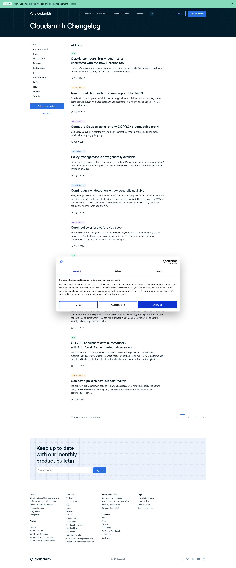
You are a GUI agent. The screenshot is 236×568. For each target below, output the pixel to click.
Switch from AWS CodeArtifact (42, 541)
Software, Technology (111, 508)
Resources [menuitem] (140, 13)
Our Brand (106, 538)
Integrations (35, 511)
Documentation (72, 501)
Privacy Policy (143, 501)
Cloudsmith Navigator (75, 525)
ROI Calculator (72, 518)
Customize (116, 305)
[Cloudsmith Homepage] (40, 14)
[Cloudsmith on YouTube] (198, 559)
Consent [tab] (77, 271)
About (104, 518)
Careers (105, 524)
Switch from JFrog (37, 531)
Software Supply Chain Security (43, 501)
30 (197, 417)
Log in (180, 13)
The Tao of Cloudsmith (111, 531)
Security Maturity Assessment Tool (80, 542)
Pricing (33, 521)
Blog (67, 505)
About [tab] (159, 271)
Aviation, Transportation (112, 505)
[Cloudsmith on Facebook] (182, 559)
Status (68, 515)
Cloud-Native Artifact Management (44, 498)
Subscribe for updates (47, 106)
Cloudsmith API (72, 528)
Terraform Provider (73, 535)
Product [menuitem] (87, 13)
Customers (106, 528)
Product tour (71, 498)
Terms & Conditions (146, 498)
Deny (78, 305)
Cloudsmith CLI (72, 532)
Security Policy (144, 505)
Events (68, 508)
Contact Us (106, 535)
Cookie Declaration (145, 508)
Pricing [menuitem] (115, 13)
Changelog (34, 515)
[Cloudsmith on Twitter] (187, 559)
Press (104, 521)
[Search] (152, 14)
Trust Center (71, 522)
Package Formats (37, 508)
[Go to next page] (203, 417)
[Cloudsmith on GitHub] (204, 559)
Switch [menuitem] (126, 13)
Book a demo (197, 13)
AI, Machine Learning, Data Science (116, 501)
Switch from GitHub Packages (42, 537)
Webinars (69, 511)
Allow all (157, 305)
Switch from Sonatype (39, 534)
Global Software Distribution (41, 505)
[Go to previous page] (176, 417)
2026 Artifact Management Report (80, 539)
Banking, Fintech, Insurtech (113, 498)
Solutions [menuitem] (101, 13)
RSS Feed (47, 113)
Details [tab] (118, 271)
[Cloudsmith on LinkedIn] (193, 559)
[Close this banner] (232, 4)
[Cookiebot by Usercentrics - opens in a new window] (165, 262)
